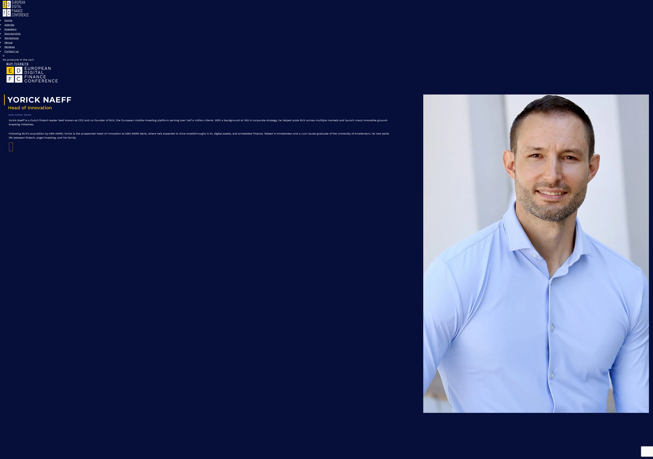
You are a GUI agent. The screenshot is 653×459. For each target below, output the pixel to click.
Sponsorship (12, 33)
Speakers (10, 29)
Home (8, 20)
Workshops (11, 38)
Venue (8, 42)
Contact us (11, 51)
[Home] (32, 82)
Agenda (9, 24)
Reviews (9, 47)
